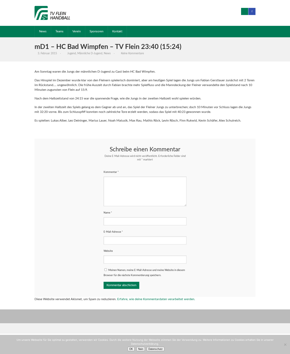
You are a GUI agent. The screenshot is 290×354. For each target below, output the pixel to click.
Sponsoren (96, 31)
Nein (140, 348)
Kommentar (111, 172)
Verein (76, 31)
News (43, 31)
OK (131, 348)
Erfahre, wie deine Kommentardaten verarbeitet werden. (156, 299)
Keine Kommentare (132, 53)
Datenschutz (155, 348)
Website (108, 251)
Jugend (71, 53)
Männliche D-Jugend (89, 53)
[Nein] (285, 345)
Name (108, 213)
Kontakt (117, 31)
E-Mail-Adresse (113, 232)
